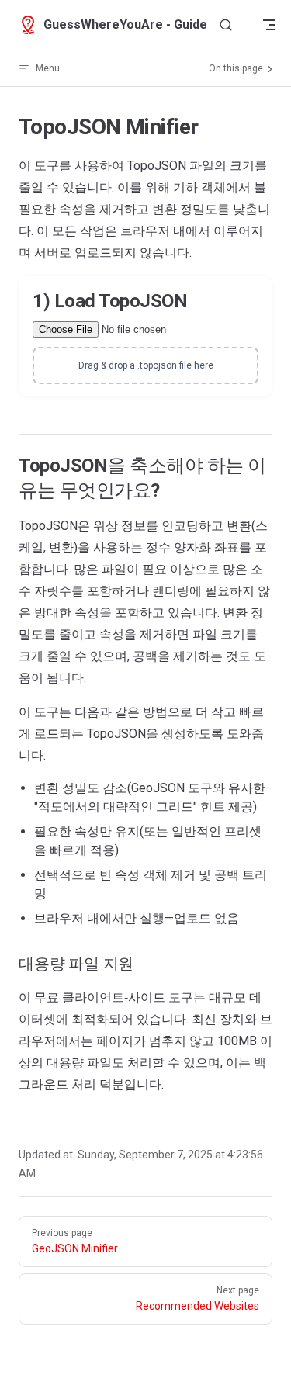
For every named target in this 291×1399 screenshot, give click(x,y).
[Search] (225, 25)
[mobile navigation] (269, 25)
